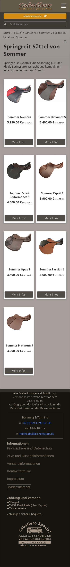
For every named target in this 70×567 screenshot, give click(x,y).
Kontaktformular (19, 471)
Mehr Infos (18, 142)
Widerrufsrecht (19, 487)
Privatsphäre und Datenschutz (29, 448)
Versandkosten (22, 397)
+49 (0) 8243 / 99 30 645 (36, 423)
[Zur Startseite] (35, 6)
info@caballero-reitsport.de (36, 434)
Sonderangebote (32, 16)
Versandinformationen (23, 463)
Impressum (15, 479)
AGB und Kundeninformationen (30, 456)
